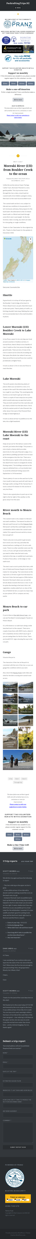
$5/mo (13, 83)
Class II (24, 779)
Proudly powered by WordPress (15, 1233)
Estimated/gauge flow (12, 1081)
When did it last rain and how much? (18, 1090)
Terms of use (9, 1211)
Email (5, 1062)
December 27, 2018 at (10, 993)
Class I (17, 779)
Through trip (18, 782)
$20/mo (30, 83)
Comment (7, 1120)
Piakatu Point (27, 524)
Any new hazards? (10, 1111)
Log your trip (27, 861)
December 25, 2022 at (10, 873)
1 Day (10, 779)
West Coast (18, 162)
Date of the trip (10, 1071)
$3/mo (5, 83)
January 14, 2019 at (9, 951)
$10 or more (18, 100)
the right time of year (21, 615)
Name (5, 1053)
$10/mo (21, 83)
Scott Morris (9, 991)
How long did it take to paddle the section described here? (17, 1101)
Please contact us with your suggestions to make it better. (18, 116)
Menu (19, 7)
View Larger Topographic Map (11, 287)
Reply (31, 871)
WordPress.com (20, 1235)
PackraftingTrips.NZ (18, 3)
